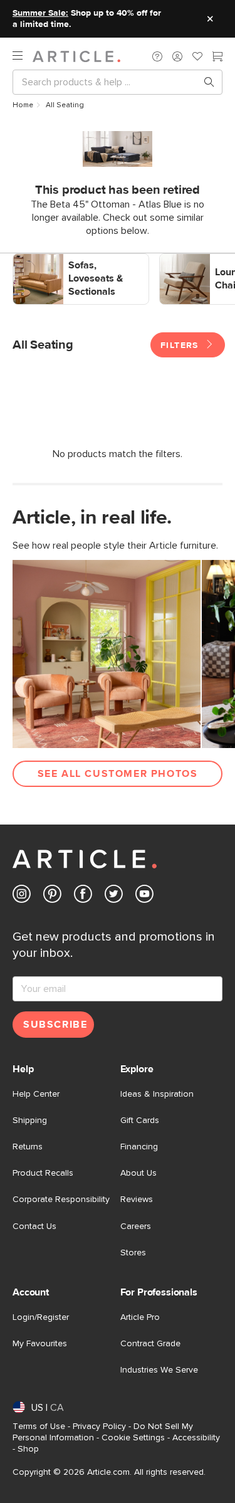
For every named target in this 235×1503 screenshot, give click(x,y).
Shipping (30, 1120)
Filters (181, 345)
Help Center (36, 1094)
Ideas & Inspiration (157, 1094)
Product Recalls (43, 1173)
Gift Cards (139, 1120)
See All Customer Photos (118, 774)
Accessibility (196, 1437)
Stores (133, 1252)
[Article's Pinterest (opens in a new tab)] (52, 896)
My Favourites (40, 1343)
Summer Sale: (40, 13)
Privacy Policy (99, 1426)
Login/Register (41, 1317)
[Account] (177, 56)
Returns (28, 1146)
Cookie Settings (133, 1437)
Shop (28, 1449)
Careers (135, 1226)
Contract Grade (150, 1343)
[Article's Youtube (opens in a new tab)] (144, 896)
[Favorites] (197, 58)
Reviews (136, 1199)
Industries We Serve (159, 1370)
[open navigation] (23, 56)
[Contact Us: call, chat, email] (157, 56)
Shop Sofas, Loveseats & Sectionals (63, 266)
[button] (157, 56)
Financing (139, 1146)
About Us (138, 1173)
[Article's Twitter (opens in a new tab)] (114, 896)
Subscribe (55, 1025)
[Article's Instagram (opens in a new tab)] (22, 896)
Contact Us (34, 1226)
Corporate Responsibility (61, 1199)
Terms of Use (39, 1426)
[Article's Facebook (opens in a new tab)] (83, 896)
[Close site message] (209, 18)
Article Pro (140, 1317)
